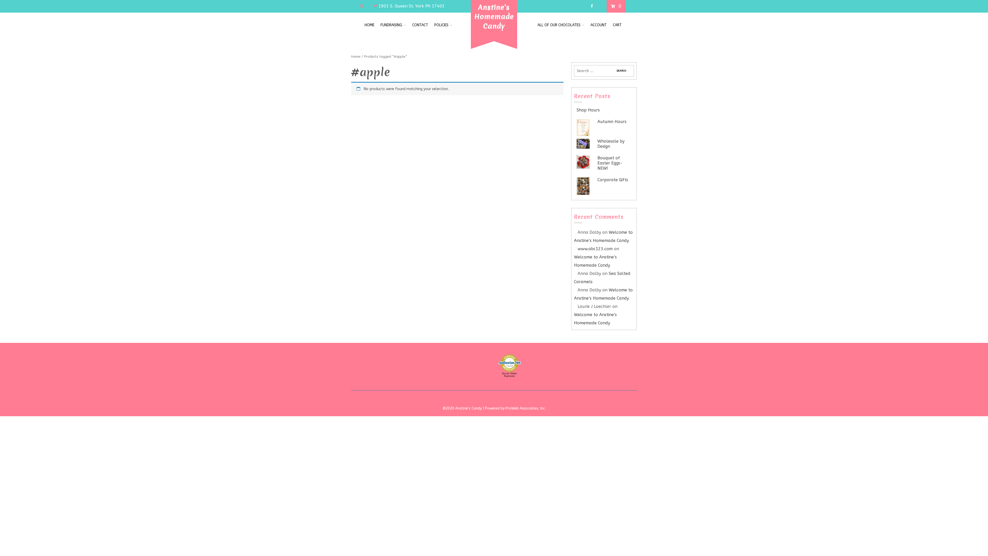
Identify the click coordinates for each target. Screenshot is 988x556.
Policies (441, 25)
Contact (420, 25)
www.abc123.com (595, 248)
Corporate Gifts (612, 179)
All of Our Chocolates (558, 25)
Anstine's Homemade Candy (494, 16)
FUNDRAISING (391, 25)
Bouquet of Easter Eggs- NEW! (609, 163)
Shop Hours (588, 110)
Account (598, 25)
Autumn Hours (612, 121)
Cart (617, 25)
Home (369, 25)
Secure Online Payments (509, 374)
